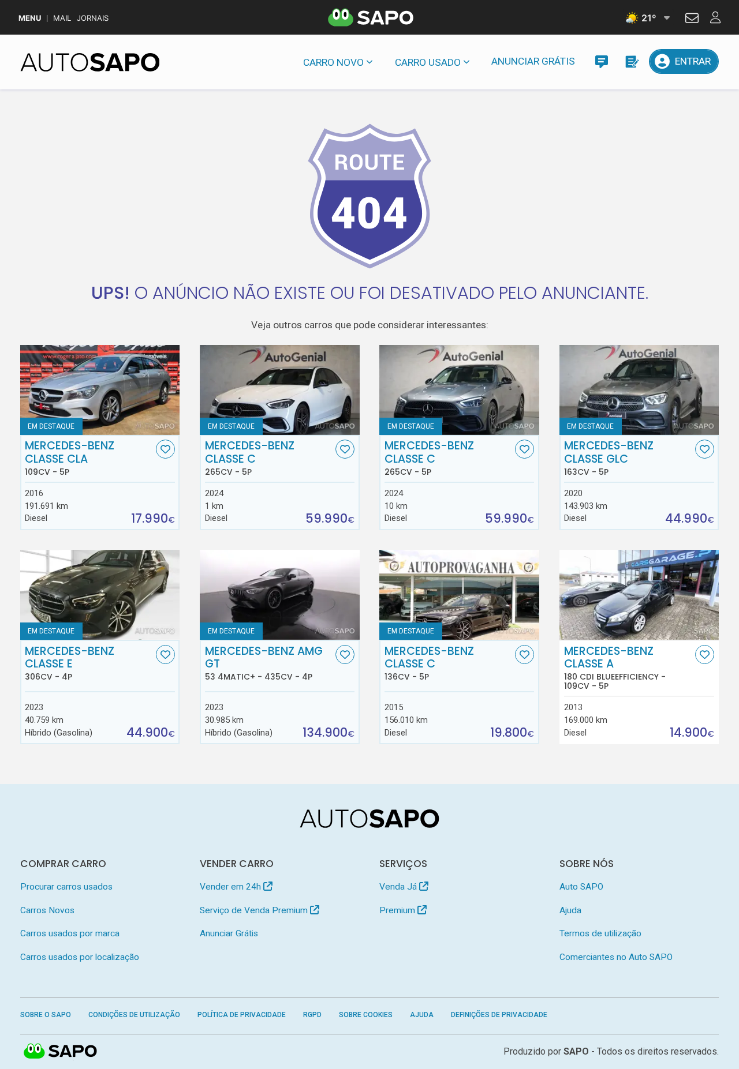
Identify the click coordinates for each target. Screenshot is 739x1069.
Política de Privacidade (241, 1015)
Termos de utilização (600, 933)
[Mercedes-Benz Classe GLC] (639, 390)
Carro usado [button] (428, 62)
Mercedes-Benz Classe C (249, 458)
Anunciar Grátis (533, 61)
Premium (398, 910)
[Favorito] (165, 449)
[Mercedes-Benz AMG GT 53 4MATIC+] (280, 595)
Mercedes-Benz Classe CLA (69, 458)
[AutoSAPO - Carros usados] (90, 62)
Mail (62, 18)
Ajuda (570, 910)
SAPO (60, 1051)
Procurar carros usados (66, 887)
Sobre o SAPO (45, 1015)
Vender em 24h (231, 887)
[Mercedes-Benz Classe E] (100, 595)
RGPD (312, 1015)
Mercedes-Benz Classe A (615, 668)
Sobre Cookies (366, 1015)
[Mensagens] (601, 61)
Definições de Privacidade (499, 1015)
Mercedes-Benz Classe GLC (609, 458)
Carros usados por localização (79, 957)
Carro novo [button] (333, 62)
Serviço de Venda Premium (255, 910)
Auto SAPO (581, 887)
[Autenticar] (692, 19)
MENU (29, 18)
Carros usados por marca (70, 933)
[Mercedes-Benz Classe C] (280, 390)
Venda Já (399, 887)
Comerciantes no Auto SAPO (616, 957)
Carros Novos (47, 910)
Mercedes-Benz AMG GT (264, 663)
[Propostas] (631, 61)
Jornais (93, 18)
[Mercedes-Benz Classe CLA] (100, 390)
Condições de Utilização (134, 1015)
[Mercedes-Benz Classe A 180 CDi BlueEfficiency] (639, 595)
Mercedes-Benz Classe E (69, 663)
